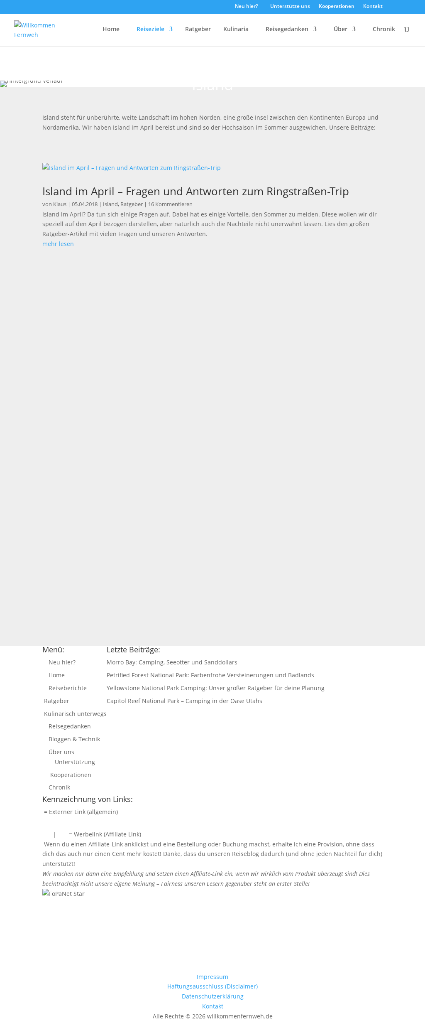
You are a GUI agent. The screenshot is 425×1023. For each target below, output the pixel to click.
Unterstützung (74, 762)
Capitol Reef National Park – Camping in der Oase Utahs (184, 701)
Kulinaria (235, 29)
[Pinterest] (208, 9)
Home (110, 29)
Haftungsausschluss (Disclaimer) (212, 986)
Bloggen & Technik (73, 739)
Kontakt (372, 7)
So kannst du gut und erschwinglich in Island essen (146, 309)
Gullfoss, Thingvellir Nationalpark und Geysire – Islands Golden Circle (181, 413)
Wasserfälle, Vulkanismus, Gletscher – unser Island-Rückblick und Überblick (193, 517)
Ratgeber (197, 29)
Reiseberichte (67, 688)
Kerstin (70, 321)
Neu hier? (246, 7)
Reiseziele (149, 29)
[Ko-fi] (219, 8)
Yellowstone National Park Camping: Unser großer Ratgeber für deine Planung (216, 688)
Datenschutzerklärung (213, 996)
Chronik (383, 29)
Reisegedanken (286, 29)
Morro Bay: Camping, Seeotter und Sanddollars (172, 662)
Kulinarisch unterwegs (74, 714)
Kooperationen (336, 7)
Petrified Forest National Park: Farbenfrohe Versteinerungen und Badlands (210, 675)
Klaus (59, 204)
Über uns (60, 752)
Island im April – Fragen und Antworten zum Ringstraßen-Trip (195, 191)
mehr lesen (58, 244)
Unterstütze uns (289, 7)
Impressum (212, 977)
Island (110, 204)
